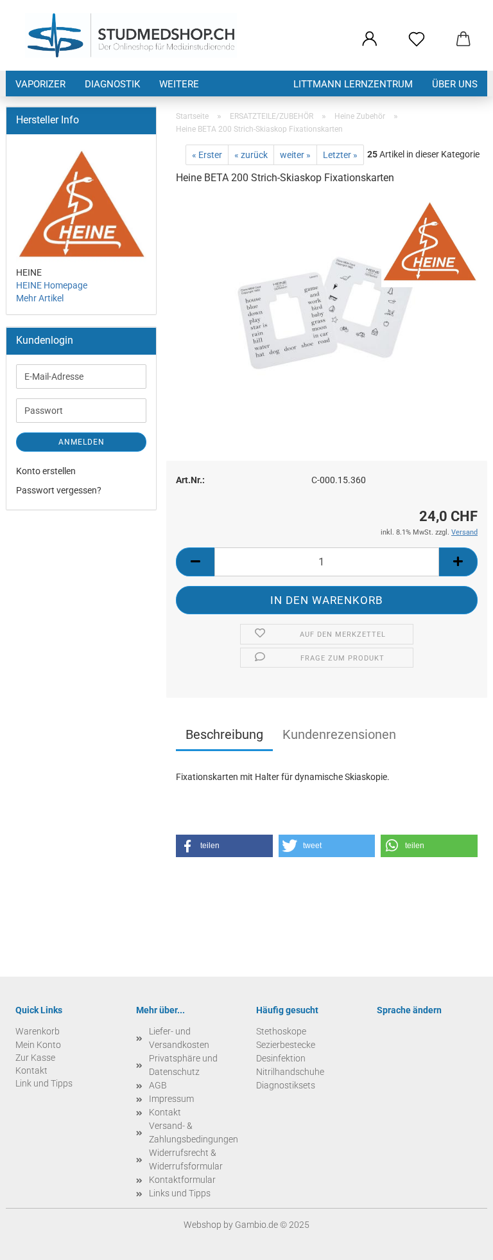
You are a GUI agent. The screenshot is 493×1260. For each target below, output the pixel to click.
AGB (158, 1085)
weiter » (295, 155)
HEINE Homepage (51, 285)
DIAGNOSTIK (112, 84)
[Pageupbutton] (457, 1241)
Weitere (179, 84)
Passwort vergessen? (58, 490)
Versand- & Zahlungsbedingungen (193, 1132)
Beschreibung (224, 734)
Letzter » (340, 155)
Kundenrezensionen (339, 734)
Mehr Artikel (40, 298)
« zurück (251, 155)
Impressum (171, 1099)
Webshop (202, 1225)
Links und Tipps (180, 1193)
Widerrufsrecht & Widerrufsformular (186, 1159)
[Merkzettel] (416, 40)
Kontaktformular (182, 1180)
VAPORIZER (40, 84)
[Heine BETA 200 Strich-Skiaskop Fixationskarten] (326, 312)
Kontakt (165, 1112)
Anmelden (81, 442)
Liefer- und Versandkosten (179, 1038)
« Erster (207, 155)
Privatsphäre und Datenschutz (183, 1065)
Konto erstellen (46, 471)
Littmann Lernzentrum (353, 84)
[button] (369, 40)
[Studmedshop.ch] (130, 35)
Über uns (455, 84)
